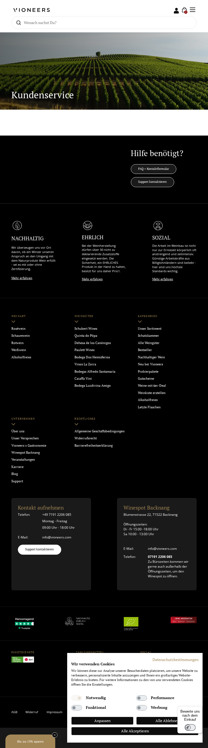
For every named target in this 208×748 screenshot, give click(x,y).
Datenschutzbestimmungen (175, 659)
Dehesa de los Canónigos (92, 343)
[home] (31, 9)
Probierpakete (148, 371)
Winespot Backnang (25, 452)
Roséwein (18, 328)
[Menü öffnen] (192, 10)
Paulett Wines (84, 350)
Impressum (54, 712)
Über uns (17, 431)
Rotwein (17, 343)
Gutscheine (146, 378)
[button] (30, 741)
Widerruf (31, 712)
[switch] (190, 727)
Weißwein (18, 350)
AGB (14, 712)
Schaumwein (20, 335)
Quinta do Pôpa (85, 335)
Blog (14, 474)
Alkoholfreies (21, 357)
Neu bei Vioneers (150, 364)
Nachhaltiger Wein (151, 357)
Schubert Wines (85, 328)
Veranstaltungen (23, 459)
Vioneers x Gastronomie (28, 445)
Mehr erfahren (21, 278)
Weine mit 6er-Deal (152, 385)
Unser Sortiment (149, 328)
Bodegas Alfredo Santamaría (94, 371)
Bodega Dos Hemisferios (92, 357)
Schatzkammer (148, 335)
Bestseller (145, 350)
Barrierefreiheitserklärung (93, 445)
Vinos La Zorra (85, 364)
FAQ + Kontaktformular (153, 169)
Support (17, 481)
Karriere (17, 467)
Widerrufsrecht (85, 438)
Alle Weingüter (149, 343)
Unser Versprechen (25, 438)
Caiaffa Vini (83, 378)
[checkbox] (76, 698)
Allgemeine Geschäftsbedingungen (99, 431)
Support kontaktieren (152, 182)
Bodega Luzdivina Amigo (92, 385)
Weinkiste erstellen (151, 393)
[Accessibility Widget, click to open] (199, 374)
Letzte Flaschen (149, 407)
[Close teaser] (54, 735)
